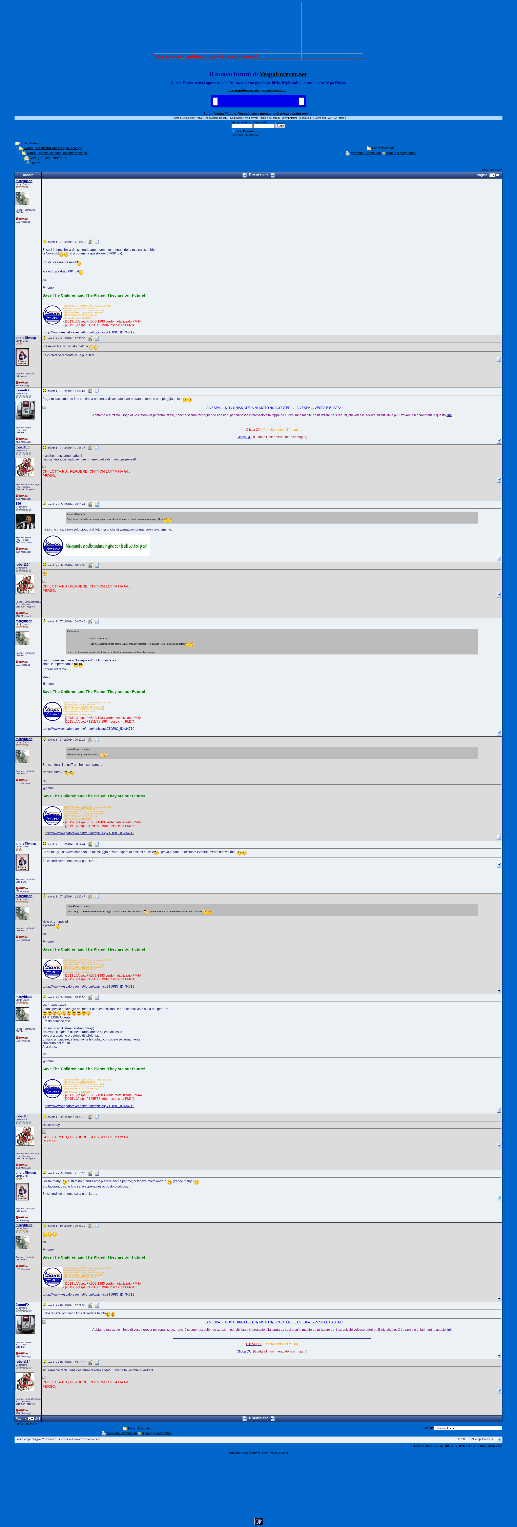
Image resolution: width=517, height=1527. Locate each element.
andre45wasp (26, 337)
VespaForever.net (283, 74)
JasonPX (22, 390)
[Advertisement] (227, 28)
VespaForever (278, 1452)
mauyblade (24, 181)
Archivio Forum (259, 1452)
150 (18, 503)
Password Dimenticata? (245, 135)
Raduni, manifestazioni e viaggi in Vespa (53, 148)
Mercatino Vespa (238, 1452)
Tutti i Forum (30, 143)
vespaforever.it (274, 90)
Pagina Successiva (491, 169)
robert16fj (23, 447)
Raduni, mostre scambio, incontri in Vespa (57, 153)
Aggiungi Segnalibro (401, 153)
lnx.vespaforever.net (244, 90)
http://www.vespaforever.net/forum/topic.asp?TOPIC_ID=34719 (89, 332)
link (449, 415)
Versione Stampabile (366, 153)
